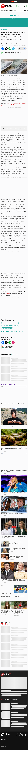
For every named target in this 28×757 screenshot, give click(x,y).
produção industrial (7, 328)
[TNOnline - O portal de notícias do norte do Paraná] (6, 6)
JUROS (4, 325)
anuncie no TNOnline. (17, 130)
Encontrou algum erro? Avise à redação (12, 331)
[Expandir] (26, 746)
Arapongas (11, 10)
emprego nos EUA (12, 322)
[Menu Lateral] (2, 10)
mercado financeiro (13, 325)
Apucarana (5, 10)
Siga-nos (21, 48)
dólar (8, 293)
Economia (14, 15)
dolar (4, 322)
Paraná (21, 10)
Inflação (22, 322)
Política (25, 10)
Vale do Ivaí (16, 10)
